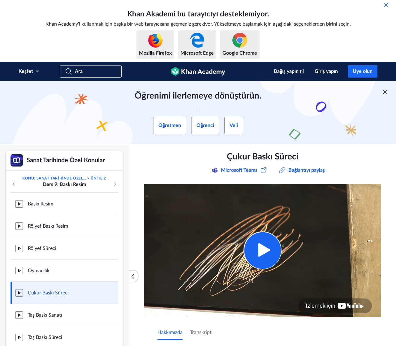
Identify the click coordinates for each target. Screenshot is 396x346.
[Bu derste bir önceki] (13, 184)
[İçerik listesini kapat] (134, 276)
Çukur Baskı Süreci (48, 292)
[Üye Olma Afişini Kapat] (385, 92)
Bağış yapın (286, 71)
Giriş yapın (326, 71)
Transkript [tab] (201, 332)
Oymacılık (39, 270)
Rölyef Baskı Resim (48, 226)
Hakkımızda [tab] (170, 332)
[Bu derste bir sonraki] (114, 184)
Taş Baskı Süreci (45, 337)
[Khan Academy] (198, 71)
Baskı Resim (40, 203)
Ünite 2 (98, 178)
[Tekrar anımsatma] (386, 5)
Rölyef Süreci (42, 248)
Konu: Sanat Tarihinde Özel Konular (54, 178)
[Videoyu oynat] (262, 250)
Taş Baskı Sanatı (45, 315)
